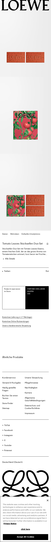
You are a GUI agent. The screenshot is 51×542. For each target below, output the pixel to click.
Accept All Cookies (25, 537)
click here (25, 529)
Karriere (28, 393)
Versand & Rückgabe (11, 383)
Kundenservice (9, 378)
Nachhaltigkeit (31, 388)
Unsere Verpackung (33, 378)
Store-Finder (7, 403)
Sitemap (5, 408)
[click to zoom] (25, 38)
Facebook (8, 430)
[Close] (47, 500)
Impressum (30, 413)
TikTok (7, 425)
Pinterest (8, 451)
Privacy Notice (10, 524)
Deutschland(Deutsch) (12, 462)
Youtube (7, 445)
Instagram (8, 435)
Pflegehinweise (31, 383)
